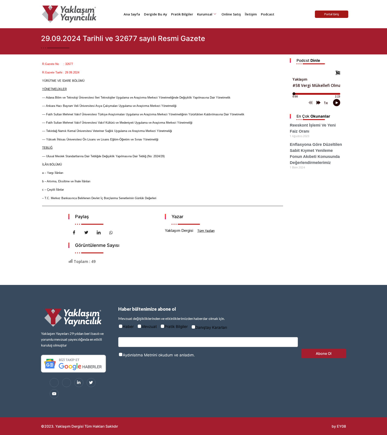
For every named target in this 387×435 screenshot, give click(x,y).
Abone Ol (323, 353)
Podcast (267, 14)
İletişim (251, 14)
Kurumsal (204, 14)
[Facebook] (54, 382)
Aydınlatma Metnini (140, 355)
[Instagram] (66, 382)
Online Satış (231, 14)
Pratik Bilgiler (182, 14)
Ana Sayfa (132, 14)
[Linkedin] (78, 382)
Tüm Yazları (206, 230)
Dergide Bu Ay (155, 14)
